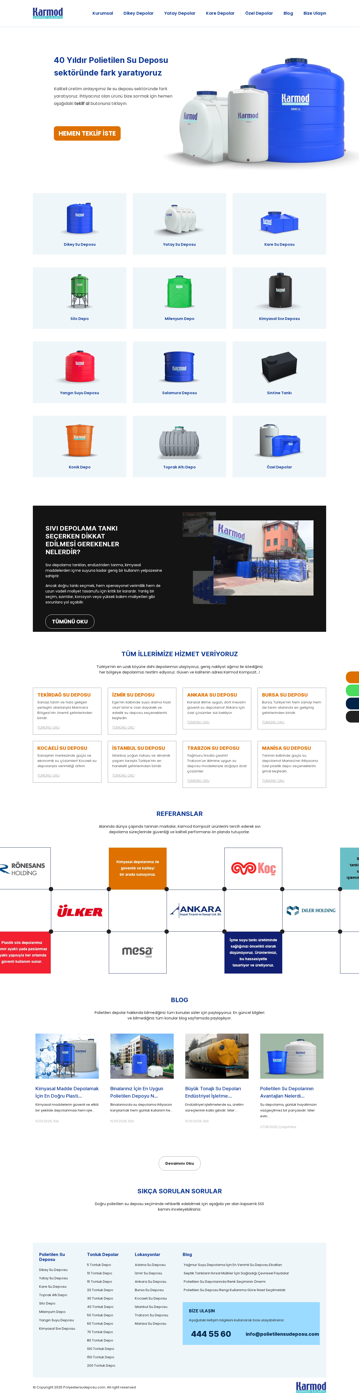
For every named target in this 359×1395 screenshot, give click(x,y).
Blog (288, 13)
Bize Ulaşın (315, 13)
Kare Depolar (220, 13)
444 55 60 (211, 1334)
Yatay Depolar (180, 13)
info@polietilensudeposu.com (282, 1334)
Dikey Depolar (139, 13)
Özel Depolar (259, 13)
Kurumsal (103, 13)
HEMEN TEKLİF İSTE (87, 133)
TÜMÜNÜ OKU (70, 621)
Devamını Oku (179, 1163)
